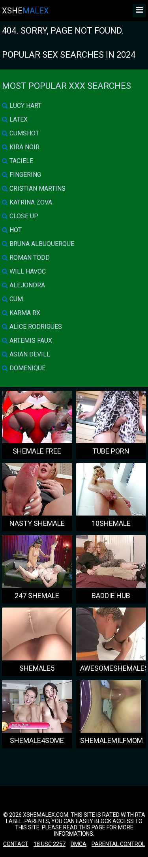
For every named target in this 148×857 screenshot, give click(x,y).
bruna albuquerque (41, 244)
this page (92, 827)
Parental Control (118, 844)
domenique (26, 368)
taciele (20, 161)
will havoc (27, 271)
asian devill (29, 354)
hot (15, 230)
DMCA (78, 844)
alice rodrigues (35, 326)
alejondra (26, 285)
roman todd (29, 257)
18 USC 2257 (50, 844)
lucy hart (24, 105)
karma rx (24, 313)
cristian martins (37, 188)
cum (15, 299)
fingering (24, 174)
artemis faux (30, 340)
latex (18, 119)
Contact (15, 844)
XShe (25, 10)
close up (23, 216)
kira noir (23, 147)
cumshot (23, 133)
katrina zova (30, 202)
